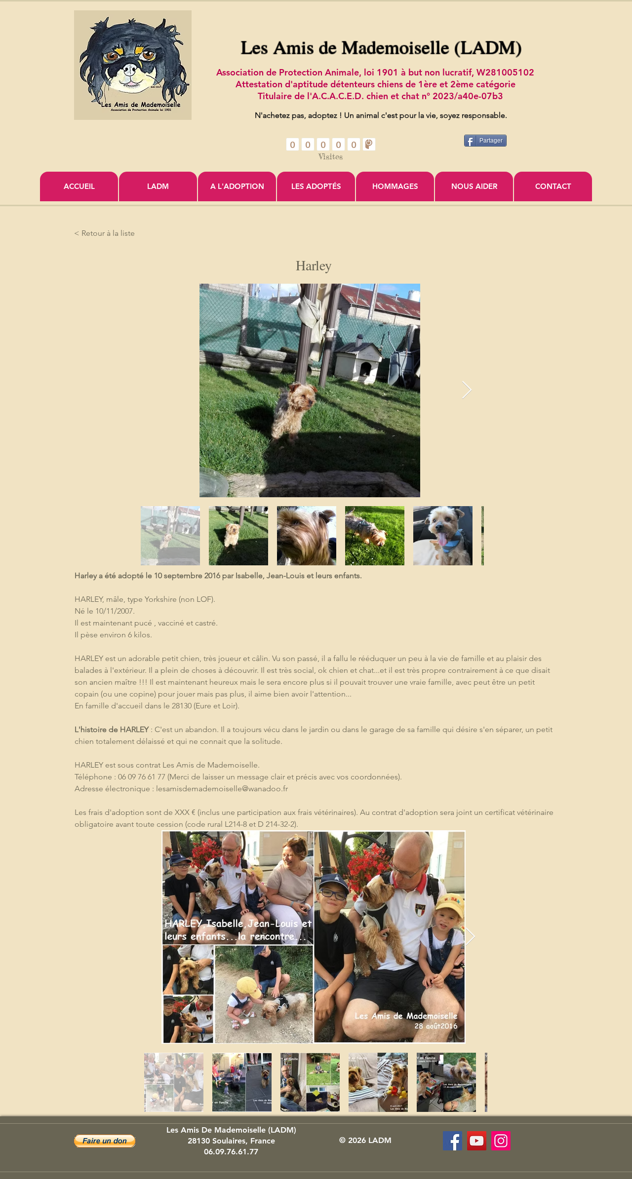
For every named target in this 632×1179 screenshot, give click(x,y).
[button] (104, 1141)
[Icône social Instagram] (501, 1140)
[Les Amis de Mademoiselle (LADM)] (452, 1140)
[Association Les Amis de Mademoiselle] (476, 1140)
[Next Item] (467, 390)
